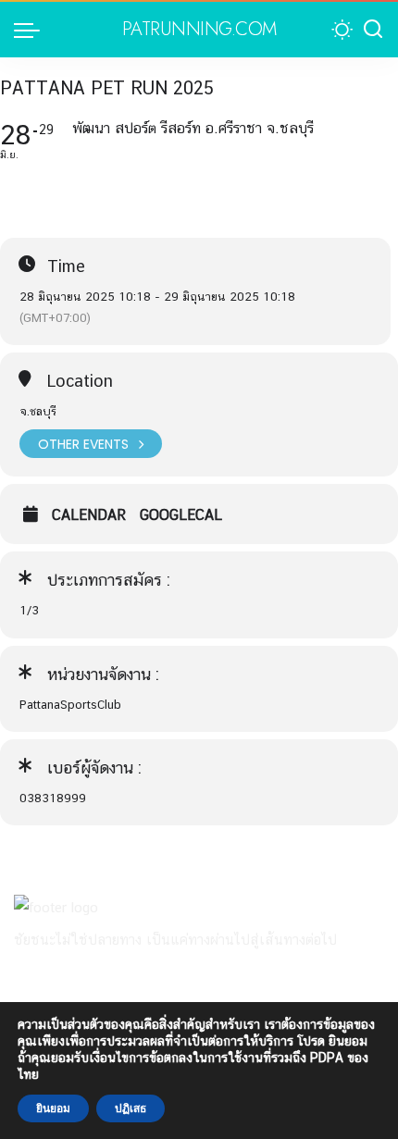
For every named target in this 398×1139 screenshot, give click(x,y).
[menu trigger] (31, 29)
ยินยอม (53, 1108)
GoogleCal (181, 515)
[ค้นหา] (373, 29)
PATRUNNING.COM (199, 29)
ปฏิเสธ (130, 1108)
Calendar (89, 515)
